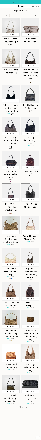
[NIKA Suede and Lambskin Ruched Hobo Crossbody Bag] (30, 58)
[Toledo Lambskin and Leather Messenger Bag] (11, 94)
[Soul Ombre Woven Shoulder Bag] (11, 257)
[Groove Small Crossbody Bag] (11, 353)
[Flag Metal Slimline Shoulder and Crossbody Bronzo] (30, 257)
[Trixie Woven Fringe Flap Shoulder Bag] (11, 192)
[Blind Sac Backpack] (30, 291)
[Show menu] (2, 6)
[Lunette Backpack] (30, 160)
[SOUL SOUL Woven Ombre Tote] (11, 160)
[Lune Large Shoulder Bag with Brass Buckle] (11, 225)
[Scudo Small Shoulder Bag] (30, 27)
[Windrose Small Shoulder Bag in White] (11, 27)
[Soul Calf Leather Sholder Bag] (30, 94)
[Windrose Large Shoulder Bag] (11, 58)
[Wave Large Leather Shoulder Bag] (30, 353)
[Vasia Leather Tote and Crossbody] (11, 291)
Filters (5, 15)
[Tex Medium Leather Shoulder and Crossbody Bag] (30, 319)
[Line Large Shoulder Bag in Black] (30, 126)
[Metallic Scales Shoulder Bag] (30, 192)
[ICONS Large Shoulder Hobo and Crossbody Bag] (11, 126)
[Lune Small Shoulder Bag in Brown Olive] (11, 384)
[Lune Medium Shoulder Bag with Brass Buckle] (11, 319)
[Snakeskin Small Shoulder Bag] (30, 225)
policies (33, 2)
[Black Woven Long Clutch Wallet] (30, 384)
